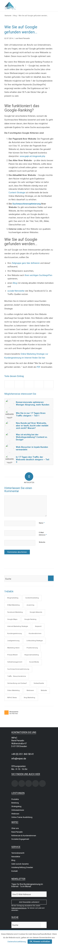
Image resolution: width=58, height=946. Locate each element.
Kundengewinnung (14, 633)
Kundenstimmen (35, 633)
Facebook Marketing (15, 612)
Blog (15, 16)
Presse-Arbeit (12, 655)
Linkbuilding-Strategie (34, 641)
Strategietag (16, 806)
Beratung (15, 803)
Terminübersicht (17, 853)
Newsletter (15, 857)
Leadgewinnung (13, 641)
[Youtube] (42, 783)
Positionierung (32, 648)
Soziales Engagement (20, 839)
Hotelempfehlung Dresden (22, 867)
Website (42, 542)
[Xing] (14, 783)
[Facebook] (21, 783)
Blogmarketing (12, 598)
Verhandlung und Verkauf (17, 683)
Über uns (15, 828)
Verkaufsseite (39, 683)
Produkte (15, 799)
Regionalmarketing (31, 655)
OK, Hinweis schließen (40, 941)
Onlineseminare (17, 810)
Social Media (34, 662)
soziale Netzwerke (15, 291)
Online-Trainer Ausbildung (21, 817)
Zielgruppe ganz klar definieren (26, 263)
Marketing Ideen (13, 648)
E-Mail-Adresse (43, 534)
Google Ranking (30, 619)
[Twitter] (28, 783)
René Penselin (24, 38)
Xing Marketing (29, 697)
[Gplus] (35, 783)
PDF (38, 367)
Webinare (30, 690)
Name (41, 523)
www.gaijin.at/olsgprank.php (32, 156)
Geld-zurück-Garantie (20, 864)
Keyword (38, 626)
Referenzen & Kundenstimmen (23, 836)
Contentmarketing (32, 598)
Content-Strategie (17, 192)
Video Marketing (13, 690)
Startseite (8, 16)
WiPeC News (12, 697)
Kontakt (14, 871)
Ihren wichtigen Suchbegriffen (38, 275)
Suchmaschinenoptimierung (26, 203)
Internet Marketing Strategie (17, 626)
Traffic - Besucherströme (16, 676)
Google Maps (12, 619)
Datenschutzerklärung (17, 942)
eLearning (30, 605)
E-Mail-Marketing (13, 605)
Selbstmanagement (14, 662)
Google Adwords (36, 612)
